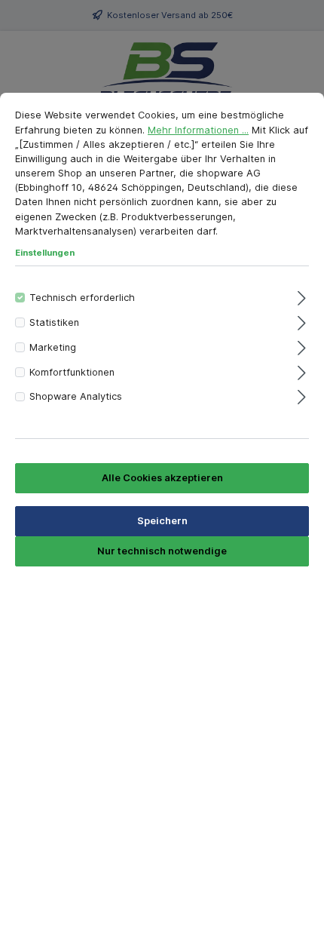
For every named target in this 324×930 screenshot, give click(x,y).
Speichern (162, 520)
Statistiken (54, 322)
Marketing (52, 347)
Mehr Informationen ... (198, 130)
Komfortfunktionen (72, 372)
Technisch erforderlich (82, 297)
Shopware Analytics (75, 396)
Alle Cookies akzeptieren (162, 477)
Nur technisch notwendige (162, 551)
